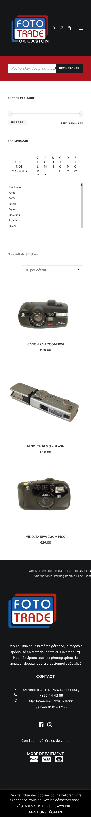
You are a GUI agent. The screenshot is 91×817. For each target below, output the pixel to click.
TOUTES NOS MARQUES (19, 166)
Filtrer (17, 122)
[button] (81, 28)
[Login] (59, 28)
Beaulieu (14, 215)
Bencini (13, 220)
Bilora (12, 226)
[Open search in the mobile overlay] (45, 68)
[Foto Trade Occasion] (45, 28)
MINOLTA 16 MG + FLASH (45, 446)
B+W (12, 198)
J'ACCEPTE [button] (62, 806)
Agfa (12, 192)
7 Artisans (15, 187)
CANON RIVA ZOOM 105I (45, 344)
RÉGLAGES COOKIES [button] (32, 806)
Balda (12, 203)
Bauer (12, 209)
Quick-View (78, 288)
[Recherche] (52, 28)
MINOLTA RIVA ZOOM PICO (45, 537)
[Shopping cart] (67, 28)
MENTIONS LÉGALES (45, 812)
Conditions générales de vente (45, 740)
